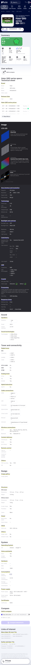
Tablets (19, 8)
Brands (8, 11)
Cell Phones (12, 8)
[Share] (29, 11)
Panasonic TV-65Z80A (6, 648)
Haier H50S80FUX (5, 636)
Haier (13, 11)
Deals (25, 8)
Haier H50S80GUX (17, 636)
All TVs (2, 11)
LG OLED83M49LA (19, 646)
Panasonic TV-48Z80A (6, 646)
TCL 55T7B (12, 644)
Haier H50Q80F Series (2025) (20, 634)
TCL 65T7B (4, 644)
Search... (15, 2)
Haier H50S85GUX (5, 638)
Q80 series (19, 11)
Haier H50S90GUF (5, 634)
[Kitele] (4, 2)
